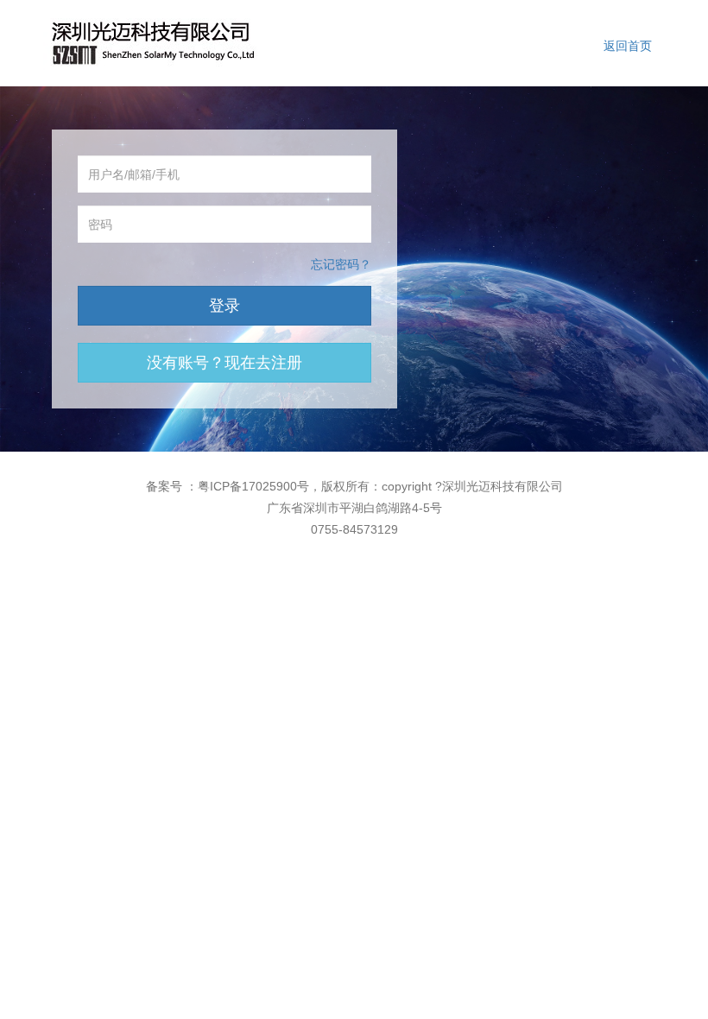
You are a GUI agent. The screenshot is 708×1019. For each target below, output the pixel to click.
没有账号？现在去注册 (224, 362)
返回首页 (628, 46)
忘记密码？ (341, 264)
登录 (224, 305)
